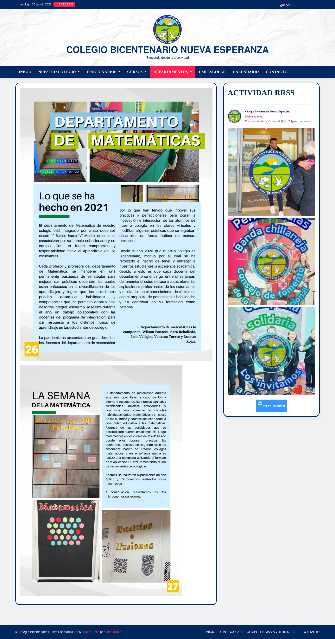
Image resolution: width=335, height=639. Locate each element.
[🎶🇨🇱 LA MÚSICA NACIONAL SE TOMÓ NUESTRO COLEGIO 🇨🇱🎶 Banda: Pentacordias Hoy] (271, 261)
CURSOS (135, 72)
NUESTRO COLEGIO (57, 72)
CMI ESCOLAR (212, 72)
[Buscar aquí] (318, 71)
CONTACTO (277, 72)
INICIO (25, 72)
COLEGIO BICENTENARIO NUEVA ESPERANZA (167, 49)
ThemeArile (113, 632)
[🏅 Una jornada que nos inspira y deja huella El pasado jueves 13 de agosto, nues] (271, 172)
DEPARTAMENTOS (171, 72)
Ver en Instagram (274, 405)
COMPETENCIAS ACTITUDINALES (272, 632)
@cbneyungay (253, 116)
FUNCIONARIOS (102, 72)
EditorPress (91, 632)
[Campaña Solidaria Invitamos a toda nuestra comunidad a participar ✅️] (271, 351)
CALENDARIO (246, 72)
